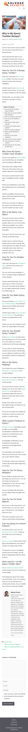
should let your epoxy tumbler (14, 567)
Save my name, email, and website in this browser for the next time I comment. (14, 696)
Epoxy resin (8, 642)
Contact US (14, 722)
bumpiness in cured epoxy (10, 370)
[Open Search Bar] (20, 8)
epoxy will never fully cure (10, 380)
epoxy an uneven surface (10, 532)
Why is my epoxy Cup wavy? (13, 116)
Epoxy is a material (8, 541)
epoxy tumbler (21, 157)
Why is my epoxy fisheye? (12, 644)
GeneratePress (14, 729)
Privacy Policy (14, 724)
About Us (14, 719)
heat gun (19, 88)
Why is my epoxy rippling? (12, 129)
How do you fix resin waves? (13, 139)
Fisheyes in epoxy (7, 427)
